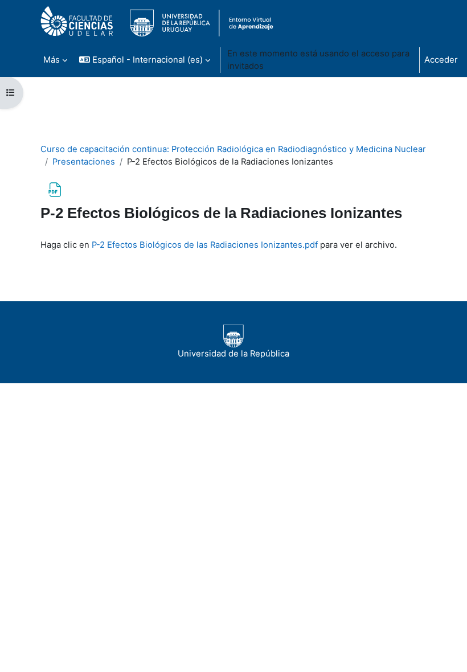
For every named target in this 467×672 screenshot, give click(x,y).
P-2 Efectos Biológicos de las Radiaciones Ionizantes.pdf (205, 245)
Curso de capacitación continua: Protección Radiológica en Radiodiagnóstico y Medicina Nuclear (233, 149)
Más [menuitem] (51, 60)
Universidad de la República (233, 354)
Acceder (441, 60)
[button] (145, 60)
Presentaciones (83, 162)
